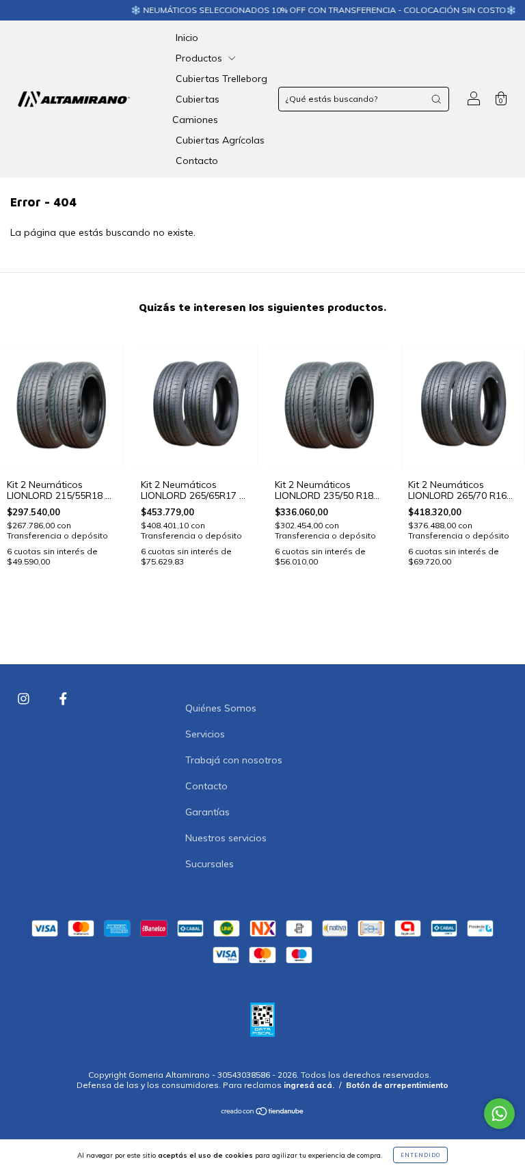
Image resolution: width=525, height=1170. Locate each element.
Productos (200, 58)
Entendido (420, 1155)
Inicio (187, 37)
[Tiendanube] (263, 1112)
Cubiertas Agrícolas (220, 140)
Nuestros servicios (226, 838)
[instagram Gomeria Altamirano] (25, 699)
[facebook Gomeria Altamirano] (63, 699)
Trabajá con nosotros (233, 760)
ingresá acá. (309, 1085)
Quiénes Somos (220, 708)
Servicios (205, 734)
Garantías (207, 812)
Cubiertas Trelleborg (221, 78)
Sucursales (209, 864)
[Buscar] (436, 99)
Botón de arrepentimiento (397, 1085)
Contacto (197, 160)
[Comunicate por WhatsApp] (499, 1113)
